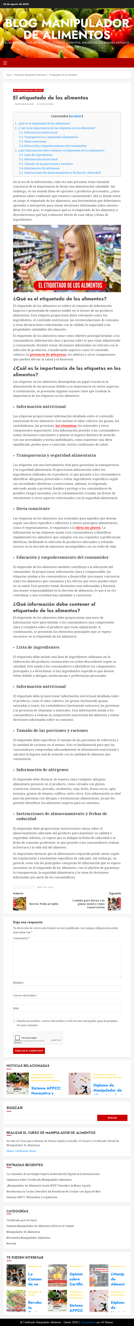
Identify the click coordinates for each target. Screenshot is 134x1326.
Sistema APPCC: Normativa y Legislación (46, 1093)
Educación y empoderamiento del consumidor (53, 146)
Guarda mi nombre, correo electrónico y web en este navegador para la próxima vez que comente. (67, 1023)
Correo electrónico (24, 995)
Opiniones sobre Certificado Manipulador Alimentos (39, 1179)
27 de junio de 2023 (45, 104)
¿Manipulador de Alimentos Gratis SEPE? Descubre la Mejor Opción (49, 1185)
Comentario (21, 938)
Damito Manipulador (24, 104)
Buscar (15, 1108)
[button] (5, 62)
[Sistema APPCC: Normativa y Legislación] (18, 1084)
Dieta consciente (33, 141)
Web (16, 1008)
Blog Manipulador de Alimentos (67, 29)
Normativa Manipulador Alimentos (28, 90)
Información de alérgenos (39, 168)
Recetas (11, 1243)
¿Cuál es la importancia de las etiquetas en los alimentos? (55, 128)
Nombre (18, 982)
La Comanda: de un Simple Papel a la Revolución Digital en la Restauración (53, 1174)
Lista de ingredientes (36, 155)
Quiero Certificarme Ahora (21, 1151)
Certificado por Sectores (42, 1075)
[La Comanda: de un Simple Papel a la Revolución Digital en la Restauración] (16, 1275)
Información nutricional (38, 132)
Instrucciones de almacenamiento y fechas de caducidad (60, 172)
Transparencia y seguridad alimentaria (49, 137)
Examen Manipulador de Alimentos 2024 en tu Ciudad (40, 1226)
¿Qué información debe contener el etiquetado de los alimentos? (60, 150)
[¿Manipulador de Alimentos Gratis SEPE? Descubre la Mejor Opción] (99, 1275)
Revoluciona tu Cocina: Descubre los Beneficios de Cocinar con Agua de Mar (54, 1191)
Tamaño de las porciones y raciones (46, 164)
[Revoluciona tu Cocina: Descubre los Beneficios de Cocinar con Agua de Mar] (16, 1301)
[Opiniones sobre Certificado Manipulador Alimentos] (57, 1275)
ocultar (76, 116)
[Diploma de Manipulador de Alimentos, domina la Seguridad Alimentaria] (80, 1084)
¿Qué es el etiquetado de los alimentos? (42, 123)
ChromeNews (88, 1322)
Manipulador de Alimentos (42, 1077)
